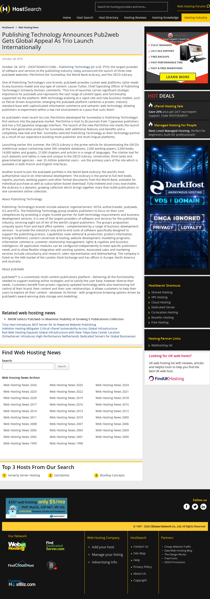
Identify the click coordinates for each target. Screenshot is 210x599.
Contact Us (141, 546)
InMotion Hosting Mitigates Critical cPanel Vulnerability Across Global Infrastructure (59, 328)
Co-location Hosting (164, 312)
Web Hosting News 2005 (20, 430)
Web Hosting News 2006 (112, 424)
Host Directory (108, 17)
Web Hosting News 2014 (20, 411)
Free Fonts (170, 558)
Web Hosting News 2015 (112, 404)
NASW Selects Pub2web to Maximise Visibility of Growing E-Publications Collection (66, 319)
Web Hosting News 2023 (20, 391)
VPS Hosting (159, 297)
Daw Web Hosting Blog (178, 550)
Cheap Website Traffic (177, 546)
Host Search (85, 17)
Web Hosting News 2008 (20, 424)
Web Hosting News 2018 (112, 398)
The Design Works (175, 554)
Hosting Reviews (135, 17)
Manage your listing (107, 554)
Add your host (103, 547)
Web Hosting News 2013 (66, 411)
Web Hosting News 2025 (66, 385)
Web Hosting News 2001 (66, 437)
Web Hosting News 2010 (66, 417)
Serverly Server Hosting (24, 475)
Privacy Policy (143, 567)
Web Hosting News (28, 27)
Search (62, 366)
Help (137, 560)
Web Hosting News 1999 (20, 443)
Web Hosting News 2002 (20, 437)
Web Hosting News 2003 (112, 430)
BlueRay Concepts (112, 475)
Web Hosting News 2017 (20, 404)
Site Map (140, 553)
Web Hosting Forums (191, 6)
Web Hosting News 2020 (20, 398)
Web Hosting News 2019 (66, 398)
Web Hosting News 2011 (20, 417)
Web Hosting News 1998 (66, 443)
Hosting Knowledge (165, 17)
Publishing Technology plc (77, 67)
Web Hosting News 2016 (66, 404)
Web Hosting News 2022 (66, 391)
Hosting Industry (195, 17)
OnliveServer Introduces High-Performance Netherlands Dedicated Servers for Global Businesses (69, 336)
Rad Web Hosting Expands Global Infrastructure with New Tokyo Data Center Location (61, 332)
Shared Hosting (161, 292)
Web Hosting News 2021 (112, 391)
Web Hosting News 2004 (66, 430)
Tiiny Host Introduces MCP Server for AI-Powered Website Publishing (49, 325)
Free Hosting (160, 322)
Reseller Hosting (162, 317)
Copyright (140, 580)
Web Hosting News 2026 (20, 385)
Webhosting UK (161, 345)
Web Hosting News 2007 (66, 424)
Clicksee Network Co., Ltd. (166, 526)
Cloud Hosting (161, 302)
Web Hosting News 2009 (112, 417)
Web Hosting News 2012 (112, 411)
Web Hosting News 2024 (112, 385)
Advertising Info (104, 562)
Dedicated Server (163, 307)
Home (67, 17)
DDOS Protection (174, 562)
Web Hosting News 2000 (112, 437)
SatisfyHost (61, 475)
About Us (140, 573)
